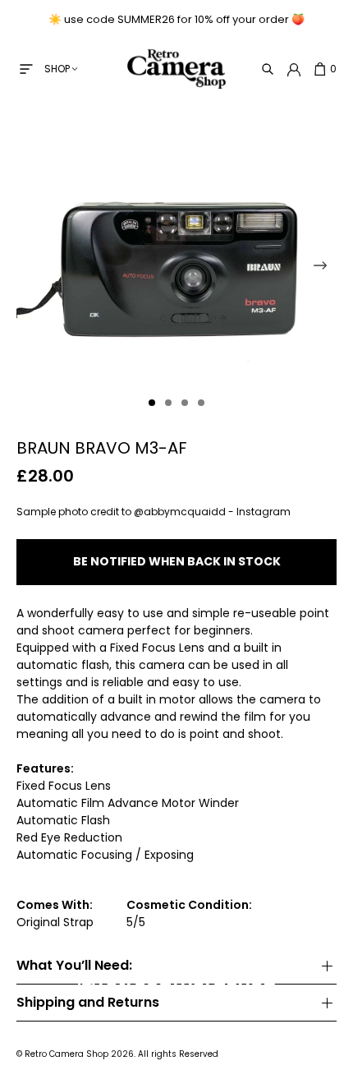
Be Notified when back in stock (177, 561)
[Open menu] (26, 69)
